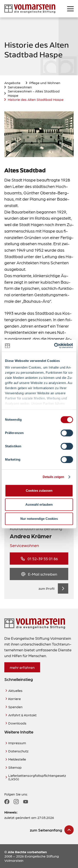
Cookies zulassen (39, 490)
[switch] (67, 432)
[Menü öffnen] (70, 9)
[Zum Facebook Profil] (6, 801)
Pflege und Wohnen (44, 83)
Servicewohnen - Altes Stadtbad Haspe (34, 93)
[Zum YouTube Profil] (25, 801)
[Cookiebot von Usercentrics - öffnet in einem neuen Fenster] (55, 345)
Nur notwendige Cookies (39, 518)
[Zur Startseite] (29, 8)
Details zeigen (53, 477)
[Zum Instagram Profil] (16, 801)
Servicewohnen (20, 87)
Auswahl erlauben (39, 504)
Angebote (12, 83)
